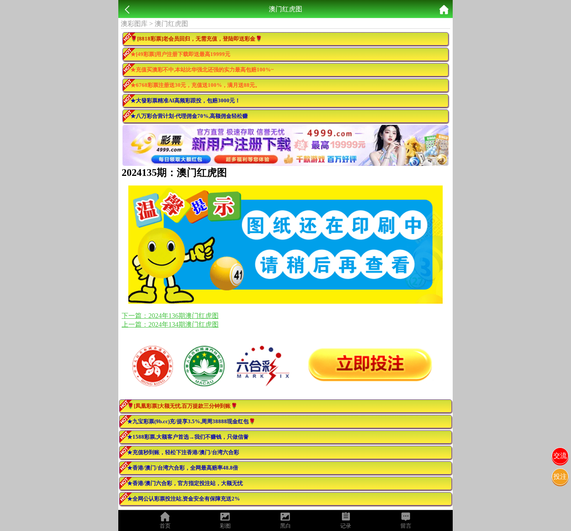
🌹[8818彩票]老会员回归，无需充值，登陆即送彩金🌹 (196, 39)
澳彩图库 (134, 23)
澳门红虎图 (171, 23)
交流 (560, 455)
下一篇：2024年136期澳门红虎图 (170, 315)
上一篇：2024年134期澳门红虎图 (170, 324)
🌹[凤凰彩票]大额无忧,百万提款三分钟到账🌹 (182, 406)
